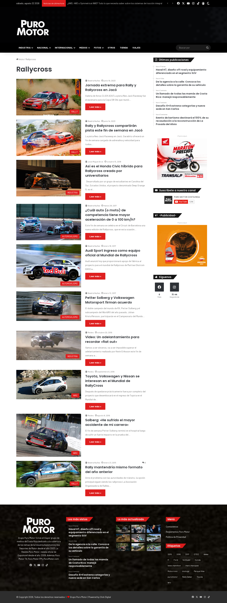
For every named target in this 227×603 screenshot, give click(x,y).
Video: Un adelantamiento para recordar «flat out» (112, 339)
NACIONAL (42, 47)
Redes (91, 332)
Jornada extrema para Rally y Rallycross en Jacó (110, 87)
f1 (168, 560)
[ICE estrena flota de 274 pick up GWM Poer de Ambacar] (154, 538)
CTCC (196, 554)
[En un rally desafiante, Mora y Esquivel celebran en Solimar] (123, 547)
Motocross (172, 571)
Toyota (200, 577)
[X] (35, 565)
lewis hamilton (174, 565)
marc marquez (192, 565)
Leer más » (95, 106)
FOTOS (97, 47)
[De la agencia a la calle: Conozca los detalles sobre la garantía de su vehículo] (138, 529)
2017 (187, 554)
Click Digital (105, 597)
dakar (206, 554)
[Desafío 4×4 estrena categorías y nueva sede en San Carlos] (123, 538)
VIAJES (136, 47)
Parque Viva (199, 571)
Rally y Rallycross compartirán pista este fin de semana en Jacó (114, 128)
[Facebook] (31, 565)
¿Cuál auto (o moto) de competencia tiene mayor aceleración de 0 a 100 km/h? (110, 215)
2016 (178, 554)
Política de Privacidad (176, 536)
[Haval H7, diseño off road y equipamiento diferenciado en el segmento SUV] (123, 529)
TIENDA (124, 47)
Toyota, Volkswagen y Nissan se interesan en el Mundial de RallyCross (112, 381)
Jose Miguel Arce (95, 161)
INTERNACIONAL (64, 47)
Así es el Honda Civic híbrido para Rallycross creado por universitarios (113, 171)
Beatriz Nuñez (94, 80)
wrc (169, 582)
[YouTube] (39, 565)
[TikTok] (47, 565)
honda (198, 560)
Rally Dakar (187, 577)
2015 (170, 554)
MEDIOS (83, 47)
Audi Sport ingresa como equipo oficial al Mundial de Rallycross (112, 253)
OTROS (111, 47)
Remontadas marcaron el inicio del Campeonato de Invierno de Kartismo (102, 3)
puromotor (173, 577)
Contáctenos (172, 526)
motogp (185, 571)
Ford (176, 560)
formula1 (186, 560)
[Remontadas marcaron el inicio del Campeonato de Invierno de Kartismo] (154, 547)
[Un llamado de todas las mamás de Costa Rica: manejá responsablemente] (154, 529)
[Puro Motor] (33, 27)
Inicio (21, 59)
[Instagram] (43, 565)
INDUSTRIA (25, 47)
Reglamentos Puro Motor (178, 531)
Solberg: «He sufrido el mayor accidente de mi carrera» (110, 422)
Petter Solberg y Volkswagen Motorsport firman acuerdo (109, 300)
